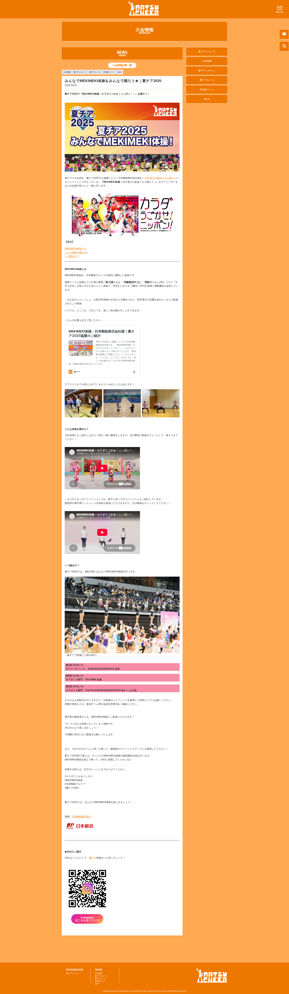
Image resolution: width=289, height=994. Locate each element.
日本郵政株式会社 (81, 816)
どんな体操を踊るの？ (77, 252)
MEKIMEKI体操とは (75, 248)
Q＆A (119, 72)
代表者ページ (108, 72)
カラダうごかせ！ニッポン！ (160, 178)
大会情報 (66, 72)
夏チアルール (94, 72)
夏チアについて (206, 51)
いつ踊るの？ (72, 256)
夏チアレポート (80, 72)
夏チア (92, 858)
